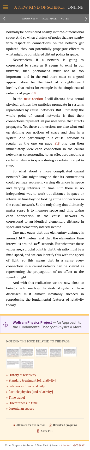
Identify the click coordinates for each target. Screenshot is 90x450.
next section (33, 99)
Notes (65, 18)
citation (66, 445)
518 (33, 93)
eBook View (30, 18)
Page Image (49, 18)
